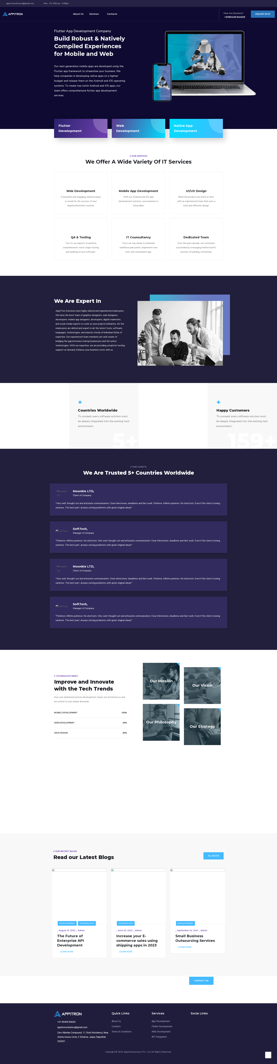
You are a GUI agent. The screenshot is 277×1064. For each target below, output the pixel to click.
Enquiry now (262, 14)
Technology (86, 923)
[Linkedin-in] (265, 3)
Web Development (80, 191)
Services (94, 14)
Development (67, 923)
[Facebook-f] (260, 3)
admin (81, 930)
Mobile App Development (138, 191)
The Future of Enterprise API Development (70, 940)
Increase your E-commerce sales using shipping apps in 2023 (137, 940)
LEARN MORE (66, 951)
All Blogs (213, 855)
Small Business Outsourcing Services (195, 938)
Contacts (112, 14)
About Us (78, 14)
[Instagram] (270, 3)
